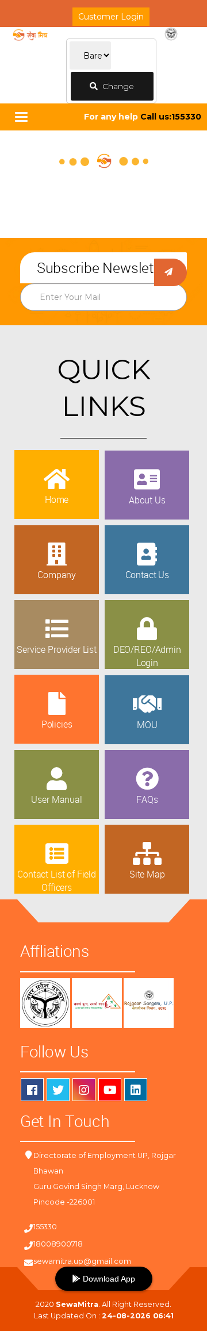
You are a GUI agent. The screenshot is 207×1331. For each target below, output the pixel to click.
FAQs (147, 799)
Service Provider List (57, 649)
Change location (114, 91)
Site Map (147, 874)
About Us (147, 500)
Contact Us (147, 574)
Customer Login (111, 16)
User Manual (56, 799)
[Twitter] (58, 1089)
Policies (56, 724)
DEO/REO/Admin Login (147, 655)
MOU (147, 724)
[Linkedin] (135, 1089)
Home (56, 499)
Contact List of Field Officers (56, 880)
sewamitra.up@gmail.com (82, 1261)
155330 (45, 1226)
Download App (107, 1278)
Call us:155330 (170, 116)
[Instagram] (83, 1089)
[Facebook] (32, 1089)
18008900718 (58, 1244)
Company (56, 574)
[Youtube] (109, 1089)
